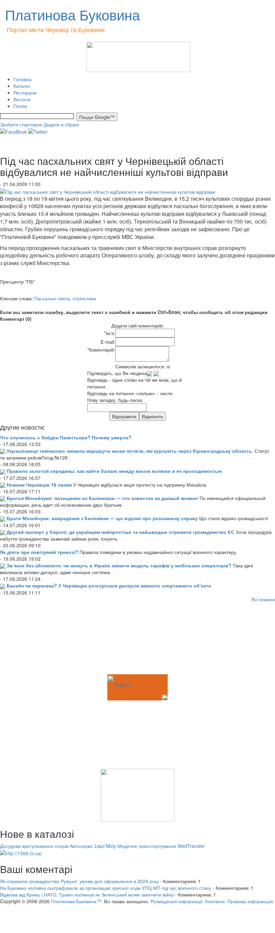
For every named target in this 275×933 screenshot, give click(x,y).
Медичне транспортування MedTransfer (161, 846)
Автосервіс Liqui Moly (93, 846)
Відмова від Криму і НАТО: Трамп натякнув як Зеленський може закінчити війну (87, 894)
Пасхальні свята (52, 298)
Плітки (20, 106)
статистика (84, 298)
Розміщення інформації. (177, 901)
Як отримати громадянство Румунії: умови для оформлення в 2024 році (79, 881)
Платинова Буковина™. (77, 901)
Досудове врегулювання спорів (34, 846)
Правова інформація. (250, 901)
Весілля (22, 99)
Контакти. (215, 901)
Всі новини (263, 599)
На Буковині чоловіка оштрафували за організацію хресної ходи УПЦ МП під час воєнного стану (105, 887)
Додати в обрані (61, 124)
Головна (22, 79)
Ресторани (25, 92)
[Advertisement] (33, 639)
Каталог (22, 85)
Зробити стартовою (21, 124)
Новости (122, 684)
